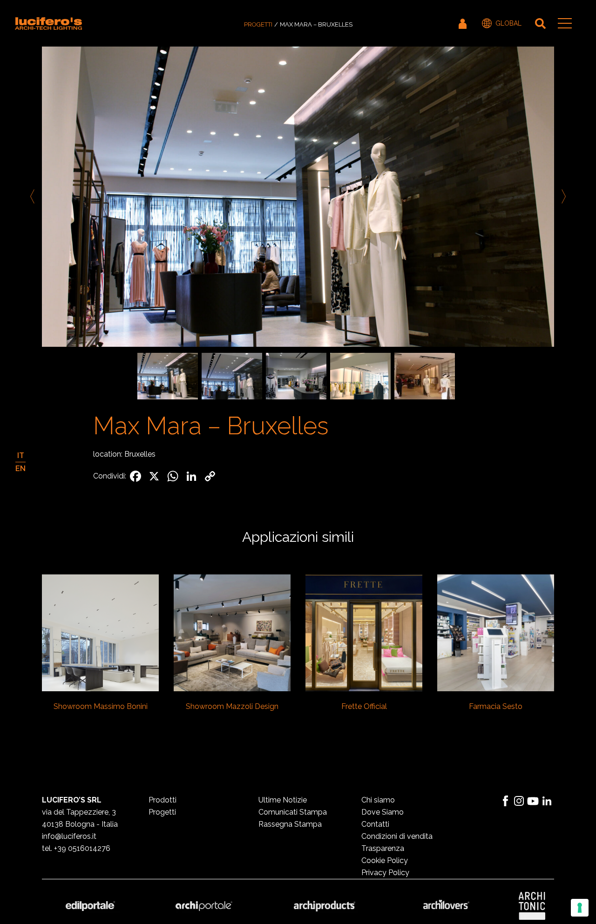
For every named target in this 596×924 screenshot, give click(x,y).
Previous (34, 196)
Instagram (519, 801)
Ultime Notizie (282, 800)
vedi (100, 631)
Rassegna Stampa (290, 824)
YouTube (533, 801)
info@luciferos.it (69, 836)
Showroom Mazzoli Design (232, 706)
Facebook (505, 801)
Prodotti (162, 800)
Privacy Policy (385, 872)
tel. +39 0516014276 (76, 848)
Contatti (375, 824)
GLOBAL (508, 23)
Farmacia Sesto (495, 706)
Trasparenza (382, 848)
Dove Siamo (382, 812)
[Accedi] (463, 23)
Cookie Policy (384, 860)
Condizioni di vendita (397, 836)
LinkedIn (547, 801)
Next (562, 196)
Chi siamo (378, 800)
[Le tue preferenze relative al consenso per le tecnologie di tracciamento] (580, 908)
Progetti (258, 24)
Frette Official (364, 706)
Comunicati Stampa (292, 812)
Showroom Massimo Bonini (101, 706)
